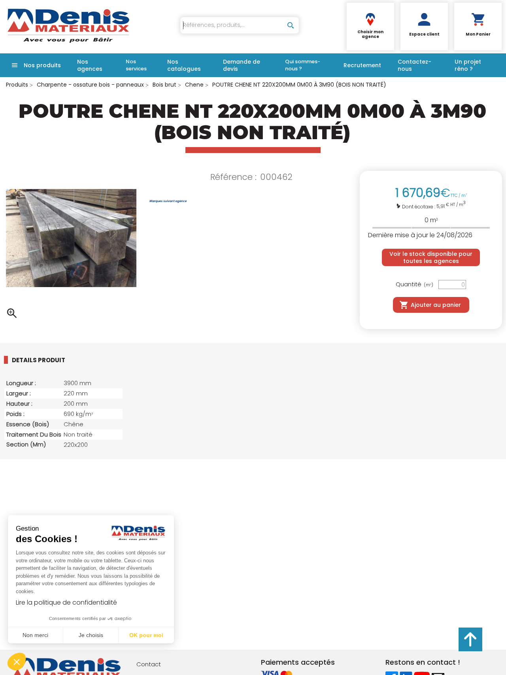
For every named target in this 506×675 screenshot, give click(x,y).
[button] (16, 661)
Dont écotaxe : (419, 206)
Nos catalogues (184, 65)
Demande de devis (241, 65)
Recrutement (362, 65)
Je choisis (91, 635)
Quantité (414, 284)
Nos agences (89, 65)
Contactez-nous (414, 65)
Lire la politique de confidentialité (66, 602)
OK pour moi (146, 635)
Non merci (35, 635)
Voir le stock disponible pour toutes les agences (430, 257)
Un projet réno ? (468, 65)
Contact (148, 664)
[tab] (51, 360)
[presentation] (44, 360)
